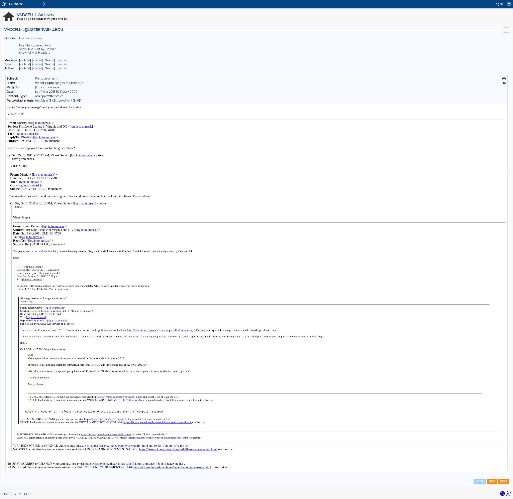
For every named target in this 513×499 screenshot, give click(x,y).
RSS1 (492, 481)
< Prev (37, 60)
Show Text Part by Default (37, 49)
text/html (65, 100)
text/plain (41, 100)
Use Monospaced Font (35, 45)
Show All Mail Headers (34, 52)
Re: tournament (46, 78)
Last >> (62, 60)
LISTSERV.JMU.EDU (16, 494)
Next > (49, 60)
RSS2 (503, 481)
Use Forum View (30, 38)
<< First (25, 60)
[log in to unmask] (69, 83)
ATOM (480, 481)
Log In (498, 4)
